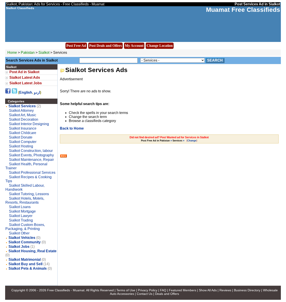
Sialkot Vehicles (21, 238)
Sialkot (44, 52)
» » (163, 140)
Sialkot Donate (20, 137)
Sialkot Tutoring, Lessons (29, 194)
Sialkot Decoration (23, 119)
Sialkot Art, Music (22, 115)
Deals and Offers (167, 294)
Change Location (160, 46)
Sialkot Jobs (18, 246)
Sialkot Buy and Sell (25, 264)
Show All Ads (208, 290)
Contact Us (144, 294)
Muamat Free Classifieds (243, 9)
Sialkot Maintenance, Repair (31, 159)
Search (215, 60)
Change (191, 140)
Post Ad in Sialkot (24, 72)
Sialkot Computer (22, 142)
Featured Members (182, 290)
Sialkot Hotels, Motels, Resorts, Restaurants (24, 200)
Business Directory (247, 290)
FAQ (163, 290)
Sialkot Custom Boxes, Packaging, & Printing (25, 227)
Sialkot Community (24, 242)
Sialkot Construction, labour (31, 151)
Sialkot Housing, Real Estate (32, 251)
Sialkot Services (22, 106)
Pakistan (28, 52)
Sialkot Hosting (21, 146)
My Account (134, 46)
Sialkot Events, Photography (31, 155)
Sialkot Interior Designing (29, 124)
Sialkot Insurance (22, 128)
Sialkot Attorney (21, 110)
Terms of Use (125, 290)
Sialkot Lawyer (20, 216)
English (25, 92)
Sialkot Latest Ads (24, 77)
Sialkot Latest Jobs (25, 83)
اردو (37, 92)
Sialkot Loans (20, 207)
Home (12, 52)
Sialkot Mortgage (22, 211)
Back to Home (72, 128)
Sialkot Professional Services (32, 172)
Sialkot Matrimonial (24, 259)
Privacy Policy (147, 290)
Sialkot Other (19, 233)
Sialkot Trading (21, 220)
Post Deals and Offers (105, 46)
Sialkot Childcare (22, 133)
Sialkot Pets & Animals (27, 268)
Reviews (225, 290)
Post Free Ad (76, 46)
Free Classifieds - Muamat (65, 290)
